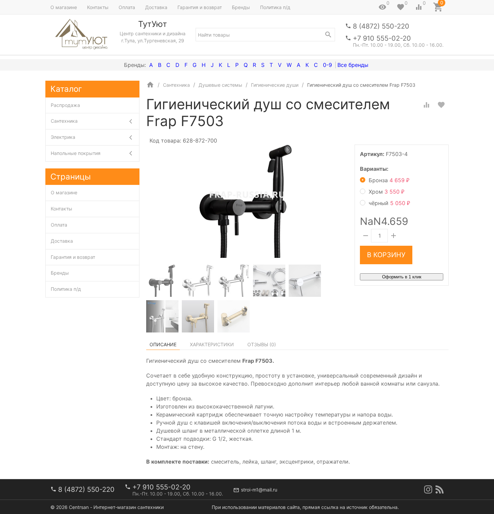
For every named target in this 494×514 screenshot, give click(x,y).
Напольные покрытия (75, 153)
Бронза (389, 180)
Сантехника (64, 121)
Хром (386, 191)
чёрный (389, 203)
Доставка (156, 7)
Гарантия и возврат (199, 7)
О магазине (63, 7)
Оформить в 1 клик (401, 276)
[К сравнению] (426, 105)
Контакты (98, 7)
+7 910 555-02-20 (382, 38)
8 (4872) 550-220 (381, 26)
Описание (163, 344)
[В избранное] (441, 105)
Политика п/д (275, 7)
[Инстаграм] (428, 489)
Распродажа (65, 105)
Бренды (241, 7)
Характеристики (212, 344)
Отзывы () (261, 344)
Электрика (63, 137)
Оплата (127, 7)
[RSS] (440, 489)
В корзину (386, 255)
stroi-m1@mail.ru (259, 489)
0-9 (327, 65)
